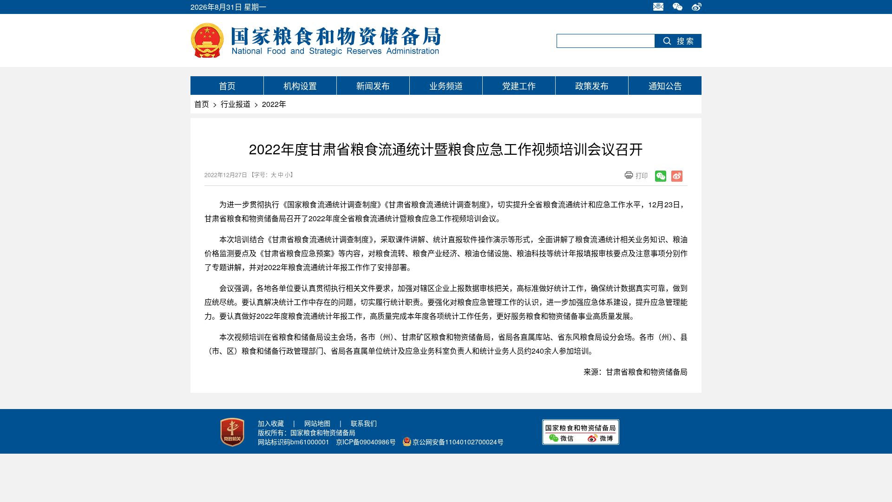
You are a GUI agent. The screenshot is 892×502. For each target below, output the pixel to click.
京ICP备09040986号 (366, 441)
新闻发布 (373, 85)
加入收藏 (271, 423)
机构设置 (300, 85)
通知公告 (665, 85)
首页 (227, 85)
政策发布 (592, 85)
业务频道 (446, 85)
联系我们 (364, 423)
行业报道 (235, 104)
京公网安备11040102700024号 (458, 441)
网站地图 (317, 423)
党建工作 (519, 85)
